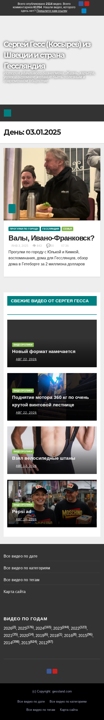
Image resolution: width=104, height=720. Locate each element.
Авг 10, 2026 (26, 519)
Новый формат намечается (43, 351)
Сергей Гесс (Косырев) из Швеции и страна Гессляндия (47, 55)
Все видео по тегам (22, 580)
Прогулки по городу (24, 228)
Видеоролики (23, 344)
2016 (68, 636)
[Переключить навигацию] (95, 113)
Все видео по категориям (27, 568)
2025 (22, 628)
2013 (25, 643)
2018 (54, 636)
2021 (8, 636)
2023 (57, 628)
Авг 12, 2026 (26, 466)
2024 (40, 628)
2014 (8, 643)
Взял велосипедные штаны (43, 458)
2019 (40, 636)
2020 (24, 636)
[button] (84, 113)
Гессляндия (50, 228)
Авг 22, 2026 (26, 359)
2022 (75, 628)
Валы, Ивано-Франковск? (51, 238)
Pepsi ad (21, 511)
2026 (8, 628)
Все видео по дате (20, 556)
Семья (67, 228)
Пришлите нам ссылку (52, 11)
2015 (82, 636)
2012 (43, 643)
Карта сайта (15, 592)
